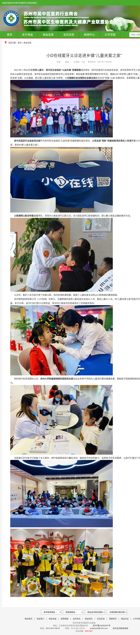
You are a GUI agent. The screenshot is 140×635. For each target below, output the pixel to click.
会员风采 (68, 35)
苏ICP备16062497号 (101, 625)
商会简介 (40, 618)
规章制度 (64, 618)
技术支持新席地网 (120, 628)
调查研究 (113, 618)
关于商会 (27, 35)
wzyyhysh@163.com (99, 628)
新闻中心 (89, 35)
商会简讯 (89, 618)
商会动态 (27, 42)
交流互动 (101, 618)
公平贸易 (110, 35)
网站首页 (28, 618)
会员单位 (77, 618)
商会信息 (48, 35)
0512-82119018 (53, 628)
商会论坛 (125, 618)
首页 (9, 35)
